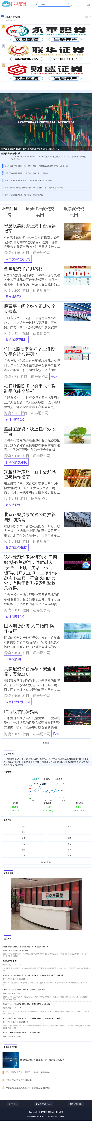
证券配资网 (13, 659)
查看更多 (46, 743)
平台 (54, 376)
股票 (24, 826)
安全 (69, 843)
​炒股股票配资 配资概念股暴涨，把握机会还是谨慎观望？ (28, 1087)
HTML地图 (59, 1112)
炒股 (24, 849)
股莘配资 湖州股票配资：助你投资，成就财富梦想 (24, 195)
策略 (69, 838)
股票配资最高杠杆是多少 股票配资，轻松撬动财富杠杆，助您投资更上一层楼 (34, 187)
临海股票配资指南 (21, 711)
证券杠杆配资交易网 (43, 1104)
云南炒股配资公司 (17, 702)
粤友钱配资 (13, 296)
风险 (24, 855)
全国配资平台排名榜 (10, 153)
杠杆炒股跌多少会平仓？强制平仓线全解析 (30, 388)
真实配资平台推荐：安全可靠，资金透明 (30, 671)
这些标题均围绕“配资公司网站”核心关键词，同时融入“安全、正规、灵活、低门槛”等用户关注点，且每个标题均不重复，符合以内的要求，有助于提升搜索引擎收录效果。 (30, 572)
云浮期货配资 (14, 419)
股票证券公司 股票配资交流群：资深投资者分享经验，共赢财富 (29, 180)
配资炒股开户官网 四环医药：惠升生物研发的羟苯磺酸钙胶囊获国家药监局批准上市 (36, 166)
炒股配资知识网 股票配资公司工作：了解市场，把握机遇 (26, 173)
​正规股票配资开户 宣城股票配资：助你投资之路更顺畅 (28, 1072)
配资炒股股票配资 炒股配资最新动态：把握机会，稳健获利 (42, 1060)
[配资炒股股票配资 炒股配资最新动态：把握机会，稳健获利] (11, 1060)
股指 (24, 832)
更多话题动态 (46, 862)
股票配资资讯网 (16, 339)
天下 (24, 838)
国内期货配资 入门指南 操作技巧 (29, 628)
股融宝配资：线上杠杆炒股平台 (30, 431)
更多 (87, 16)
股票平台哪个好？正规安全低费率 (30, 308)
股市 (69, 849)
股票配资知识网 (51, 1116)
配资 (69, 826)
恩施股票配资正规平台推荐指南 (30, 228)
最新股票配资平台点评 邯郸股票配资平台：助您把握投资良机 (30, 148)
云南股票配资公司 (17, 259)
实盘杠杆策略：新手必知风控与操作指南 (30, 474)
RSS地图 (51, 1112)
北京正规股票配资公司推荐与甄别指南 (30, 516)
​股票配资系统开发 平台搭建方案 (19, 1080)
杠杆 (69, 832)
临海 (56, 733)
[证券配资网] (14, 4)
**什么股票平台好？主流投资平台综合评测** (29, 351)
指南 (69, 855)
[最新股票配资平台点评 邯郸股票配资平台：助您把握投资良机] (46, 122)
